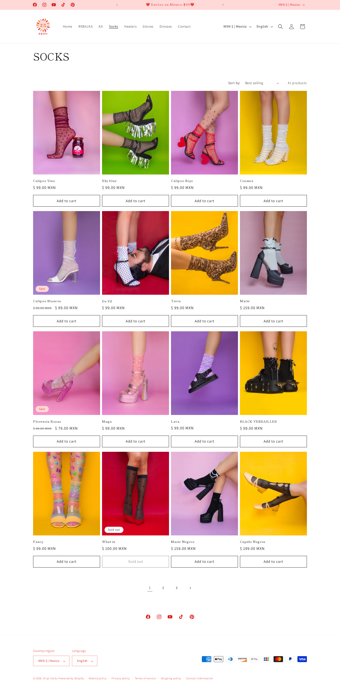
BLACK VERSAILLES (258, 421)
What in (108, 542)
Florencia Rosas (47, 421)
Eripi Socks (50, 678)
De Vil (107, 301)
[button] (280, 26)
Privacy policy (121, 678)
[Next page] (190, 587)
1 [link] (150, 587)
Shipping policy (171, 678)
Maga (107, 421)
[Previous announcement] (117, 4)
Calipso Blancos (47, 301)
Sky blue (109, 181)
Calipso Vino (44, 181)
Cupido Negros (253, 542)
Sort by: (234, 83)
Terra (176, 301)
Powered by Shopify (71, 678)
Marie (245, 301)
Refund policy (98, 678)
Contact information (199, 678)
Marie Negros (182, 542)
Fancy (38, 542)
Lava (175, 421)
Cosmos (247, 181)
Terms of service (145, 678)
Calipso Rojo (182, 181)
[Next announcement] (223, 4)
